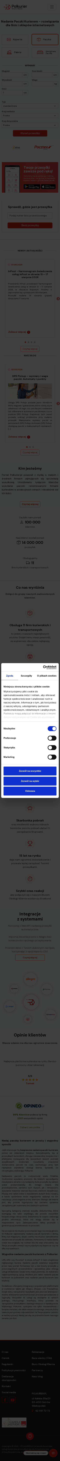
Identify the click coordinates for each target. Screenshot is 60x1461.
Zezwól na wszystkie (30, 771)
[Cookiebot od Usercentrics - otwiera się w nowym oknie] (43, 667)
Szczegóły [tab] (26, 675)
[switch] (52, 738)
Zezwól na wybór (30, 781)
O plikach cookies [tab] (46, 675)
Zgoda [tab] (9, 675)
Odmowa (30, 791)
